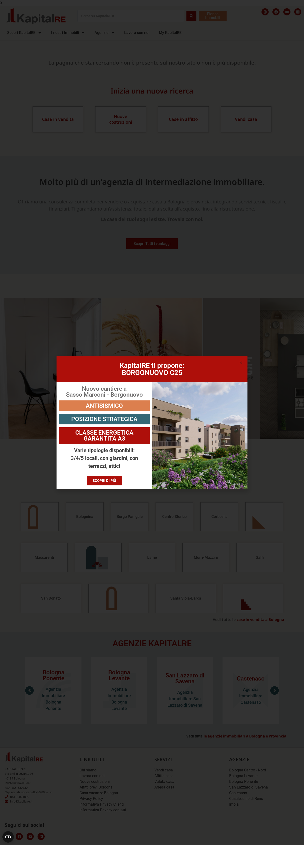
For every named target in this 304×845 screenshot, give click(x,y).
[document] (152, 422)
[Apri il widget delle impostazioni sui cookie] (8, 837)
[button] (241, 362)
